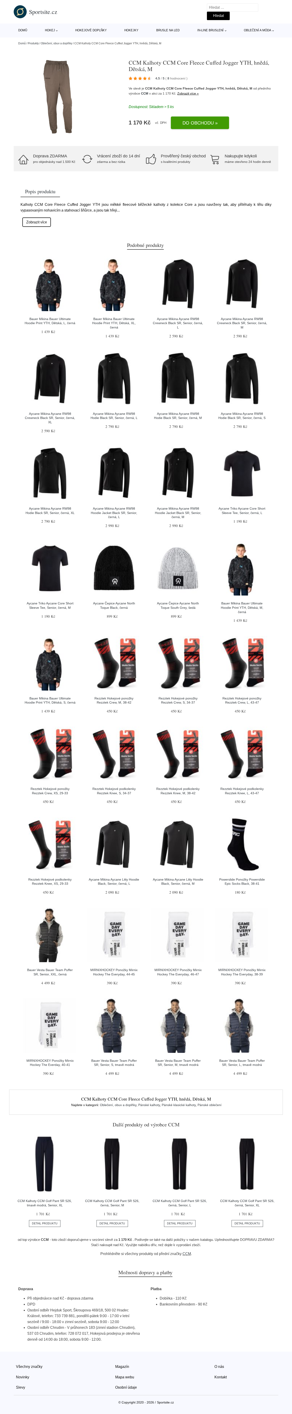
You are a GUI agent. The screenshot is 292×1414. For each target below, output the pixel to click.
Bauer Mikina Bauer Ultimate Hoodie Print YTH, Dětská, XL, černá (114, 323)
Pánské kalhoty (149, 1105)
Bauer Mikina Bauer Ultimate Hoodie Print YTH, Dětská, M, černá (242, 607)
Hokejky (131, 30)
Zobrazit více (36, 222)
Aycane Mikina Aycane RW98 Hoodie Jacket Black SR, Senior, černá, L (114, 513)
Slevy (20, 1387)
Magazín (122, 1367)
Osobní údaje (126, 1387)
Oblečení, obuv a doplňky (56, 43)
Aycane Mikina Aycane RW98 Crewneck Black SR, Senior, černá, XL (50, 418)
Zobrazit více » (188, 93)
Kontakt (220, 1377)
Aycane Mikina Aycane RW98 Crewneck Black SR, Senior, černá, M (242, 323)
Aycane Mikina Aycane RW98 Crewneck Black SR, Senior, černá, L (178, 323)
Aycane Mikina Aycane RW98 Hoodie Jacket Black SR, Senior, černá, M (178, 513)
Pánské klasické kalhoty (179, 1105)
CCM (144, 93)
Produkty (33, 43)
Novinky (22, 1377)
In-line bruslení (210, 30)
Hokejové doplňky (91, 30)
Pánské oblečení (210, 1105)
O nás (219, 1367)
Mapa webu (124, 1377)
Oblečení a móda (257, 30)
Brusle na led (168, 30)
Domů (22, 30)
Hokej (50, 30)
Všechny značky (29, 1367)
